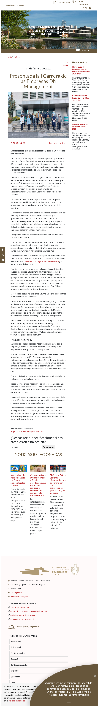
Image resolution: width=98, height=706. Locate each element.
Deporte (53, 143)
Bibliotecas (15, 677)
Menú (83, 50)
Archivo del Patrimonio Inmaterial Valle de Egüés (29, 611)
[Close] (96, 676)
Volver (66, 65)
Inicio (10, 57)
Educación (15, 659)
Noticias (17, 57)
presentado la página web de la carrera (41, 261)
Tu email (14, 447)
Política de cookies (17, 700)
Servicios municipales (19, 665)
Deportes (15, 671)
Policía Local (16, 647)
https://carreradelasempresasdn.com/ (27, 431)
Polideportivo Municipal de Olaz (22, 619)
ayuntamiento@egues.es (20, 596)
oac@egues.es (16, 592)
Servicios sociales (17, 653)
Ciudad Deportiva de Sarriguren (22, 615)
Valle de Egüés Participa (19, 607)
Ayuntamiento (16, 641)
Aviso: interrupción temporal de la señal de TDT (68, 684)
